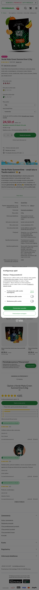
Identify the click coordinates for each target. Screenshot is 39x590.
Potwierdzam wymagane (19, 313)
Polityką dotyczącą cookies (11, 279)
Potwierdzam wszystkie (19, 308)
